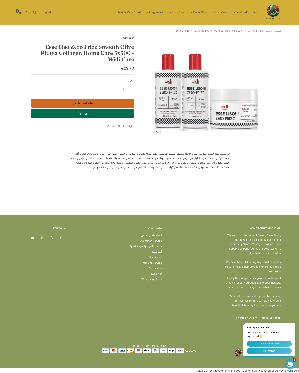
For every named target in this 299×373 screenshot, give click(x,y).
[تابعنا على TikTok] (23, 238)
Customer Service (151, 240)
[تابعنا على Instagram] (51, 238)
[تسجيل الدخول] (27, 12)
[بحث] (34, 12)
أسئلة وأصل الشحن (151, 235)
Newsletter (155, 274)
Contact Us (155, 268)
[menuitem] (256, 12)
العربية (48, 12)
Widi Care (128, 38)
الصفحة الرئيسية (273, 30)
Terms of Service (151, 262)
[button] (290, 364)
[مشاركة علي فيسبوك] (123, 126)
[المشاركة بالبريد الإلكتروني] (108, 126)
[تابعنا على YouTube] (32, 238)
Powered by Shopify (246, 317)
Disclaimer (155, 257)
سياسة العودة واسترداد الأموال (145, 246)
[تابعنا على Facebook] (61, 238)
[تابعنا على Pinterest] (42, 238)
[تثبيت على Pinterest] (119, 126)
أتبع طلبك (157, 251)
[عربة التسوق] (20, 12)
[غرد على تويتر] (113, 126)
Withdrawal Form (151, 279)
